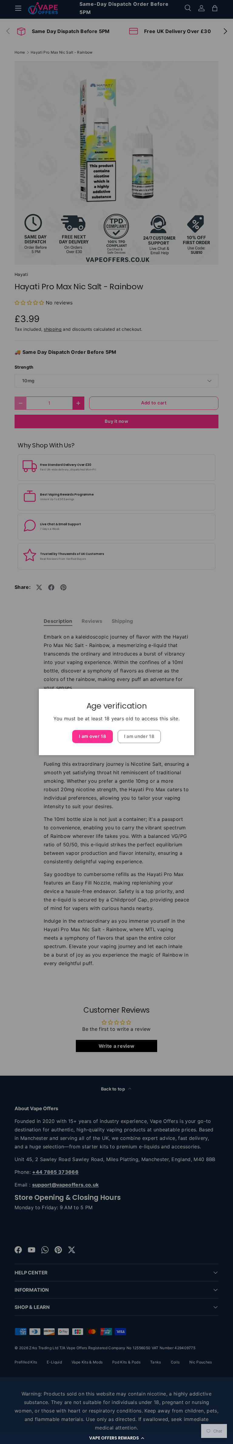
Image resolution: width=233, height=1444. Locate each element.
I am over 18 (92, 736)
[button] (116, 1438)
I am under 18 (139, 736)
